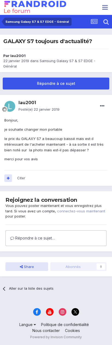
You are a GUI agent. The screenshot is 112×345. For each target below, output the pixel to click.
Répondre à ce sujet (56, 83)
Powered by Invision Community (56, 337)
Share (28, 266)
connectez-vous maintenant (81, 211)
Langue (26, 324)
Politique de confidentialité (65, 324)
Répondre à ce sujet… (34, 238)
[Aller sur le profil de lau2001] (9, 106)
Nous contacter (46, 330)
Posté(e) (39, 109)
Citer (21, 178)
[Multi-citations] (8, 178)
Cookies (72, 330)
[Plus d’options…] (102, 106)
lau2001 (18, 55)
